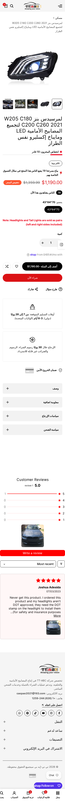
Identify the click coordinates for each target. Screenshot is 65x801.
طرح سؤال (52, 289)
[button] (16, 266)
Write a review (32, 553)
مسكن (58, 17)
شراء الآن (32, 277)
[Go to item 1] (32, 535)
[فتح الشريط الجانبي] (61, 244)
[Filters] (61, 563)
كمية (59, 233)
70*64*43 (53, 209)
